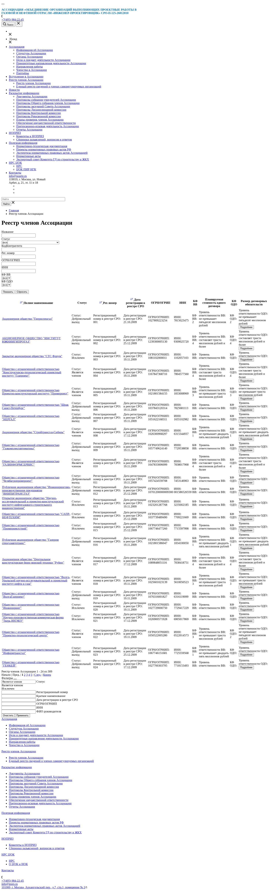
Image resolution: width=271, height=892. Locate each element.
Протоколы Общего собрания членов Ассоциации (48, 103)
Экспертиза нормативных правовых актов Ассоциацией (52, 152)
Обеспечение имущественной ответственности (46, 123)
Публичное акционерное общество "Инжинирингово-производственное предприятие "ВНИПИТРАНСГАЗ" (36, 490)
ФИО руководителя (48, 711)
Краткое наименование (50, 696)
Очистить (8, 715)
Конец (47, 674)
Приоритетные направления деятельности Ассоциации (51, 63)
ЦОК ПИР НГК (26, 169)
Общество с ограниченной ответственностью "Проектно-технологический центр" (30, 633)
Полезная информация (23, 142)
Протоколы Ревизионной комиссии (38, 116)
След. (37, 674)
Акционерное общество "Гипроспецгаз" (27, 318)
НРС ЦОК (15, 162)
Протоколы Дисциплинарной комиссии (41, 109)
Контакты (15, 172)
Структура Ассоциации (31, 53)
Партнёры (22, 73)
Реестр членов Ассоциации (26, 79)
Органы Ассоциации (29, 56)
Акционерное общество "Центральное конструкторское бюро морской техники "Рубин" (33, 561)
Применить (22, 715)
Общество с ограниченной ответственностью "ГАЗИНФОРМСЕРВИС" (30, 463)
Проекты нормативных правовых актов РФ (43, 149)
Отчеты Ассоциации (29, 129)
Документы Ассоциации (31, 96)
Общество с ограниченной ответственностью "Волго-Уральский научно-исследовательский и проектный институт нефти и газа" (36, 580)
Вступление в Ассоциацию (26, 76)
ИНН (39, 707)
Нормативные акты (28, 156)
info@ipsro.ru (9, 884)
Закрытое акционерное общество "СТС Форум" (32, 356)
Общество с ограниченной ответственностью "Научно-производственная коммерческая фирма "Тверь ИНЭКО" (33, 617)
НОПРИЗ (15, 132)
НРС (19, 166)
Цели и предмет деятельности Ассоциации (43, 60)
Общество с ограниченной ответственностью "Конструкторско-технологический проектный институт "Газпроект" (31, 372)
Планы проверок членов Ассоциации (40, 119)
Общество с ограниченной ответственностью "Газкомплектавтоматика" (30, 447)
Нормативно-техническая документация (41, 146)
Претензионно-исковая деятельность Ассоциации (47, 126)
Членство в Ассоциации (31, 69)
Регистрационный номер (52, 692)
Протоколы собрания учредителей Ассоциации (46, 99)
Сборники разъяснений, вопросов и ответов (44, 139)
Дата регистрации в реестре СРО (57, 699)
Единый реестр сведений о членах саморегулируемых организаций (58, 86)
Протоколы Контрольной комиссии (38, 113)
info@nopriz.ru (18, 176)
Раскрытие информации (24, 93)
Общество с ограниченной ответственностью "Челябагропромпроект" (30, 479)
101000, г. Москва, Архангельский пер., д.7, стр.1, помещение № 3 (43, 887)
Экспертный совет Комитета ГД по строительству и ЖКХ (52, 159)
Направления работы (29, 66)
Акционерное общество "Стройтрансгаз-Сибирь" (33, 432)
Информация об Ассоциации (34, 50)
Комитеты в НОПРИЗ (30, 136)
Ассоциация (16, 46)
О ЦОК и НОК (18, 864)
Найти (6, 204)
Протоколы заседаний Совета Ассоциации (43, 106)
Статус (40, 681)
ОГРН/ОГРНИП (46, 703)
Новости (14, 89)
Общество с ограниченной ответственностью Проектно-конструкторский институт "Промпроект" (35, 392)
